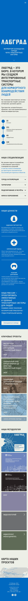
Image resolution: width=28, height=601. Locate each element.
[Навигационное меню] (25, 2)
